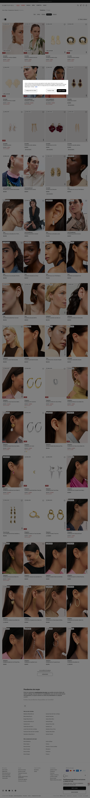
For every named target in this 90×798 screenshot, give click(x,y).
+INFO (36, 86)
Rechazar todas (51, 90)
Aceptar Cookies (61, 90)
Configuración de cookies (31, 90)
